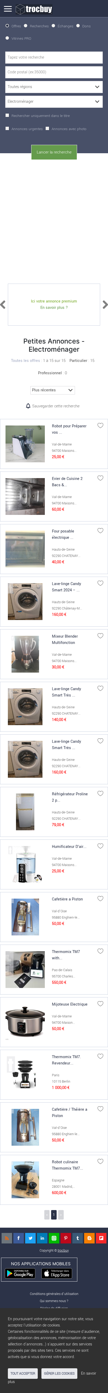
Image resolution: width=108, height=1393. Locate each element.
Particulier (78, 360)
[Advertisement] (54, 220)
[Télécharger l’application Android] (22, 1273)
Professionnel (50, 373)
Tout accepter (22, 1373)
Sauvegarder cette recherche (55, 406)
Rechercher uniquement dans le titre (41, 115)
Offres (16, 26)
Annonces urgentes (27, 128)
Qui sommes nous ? (54, 1300)
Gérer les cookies (59, 1373)
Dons (86, 26)
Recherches (39, 26)
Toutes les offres (25, 360)
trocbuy (63, 1250)
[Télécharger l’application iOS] (59, 1273)
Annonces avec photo (69, 128)
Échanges (65, 26)
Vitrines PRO (21, 38)
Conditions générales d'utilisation (54, 1293)
